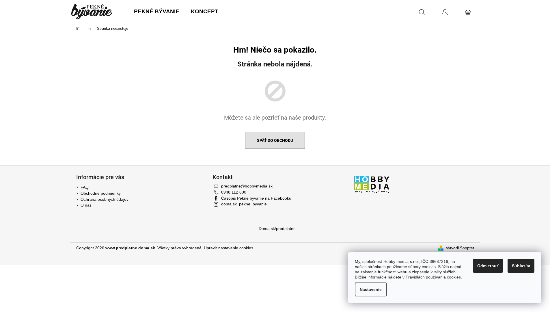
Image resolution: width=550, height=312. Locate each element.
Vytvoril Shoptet (460, 248)
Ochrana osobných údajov (104, 199)
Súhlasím (521, 265)
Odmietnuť (488, 265)
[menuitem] (156, 11)
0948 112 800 (233, 192)
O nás (86, 205)
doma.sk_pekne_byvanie (244, 204)
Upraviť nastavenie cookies (228, 248)
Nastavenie (371, 289)
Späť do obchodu (275, 140)
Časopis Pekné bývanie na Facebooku (256, 198)
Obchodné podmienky (101, 193)
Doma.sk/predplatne (277, 228)
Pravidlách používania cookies (433, 277)
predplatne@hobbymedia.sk (247, 186)
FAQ (85, 187)
